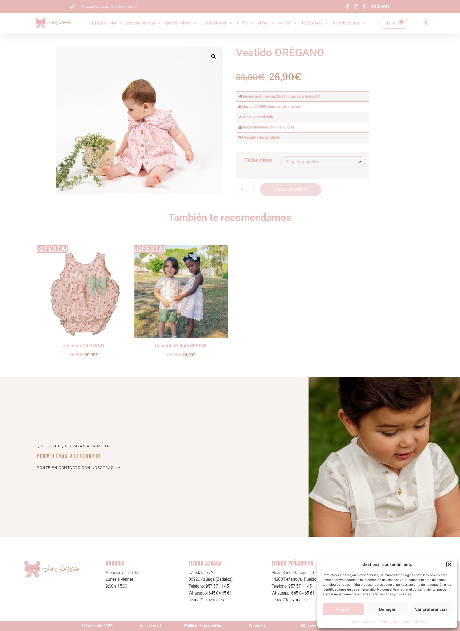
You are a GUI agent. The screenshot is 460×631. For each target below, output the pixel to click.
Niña (242, 23)
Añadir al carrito (290, 189)
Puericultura (346, 23)
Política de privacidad (393, 622)
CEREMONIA (102, 23)
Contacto (257, 625)
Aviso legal (420, 622)
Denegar (387, 609)
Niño (263, 23)
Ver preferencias (431, 609)
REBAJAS (312, 23)
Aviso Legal (150, 625)
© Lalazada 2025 (96, 625)
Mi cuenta (310, 625)
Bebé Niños (213, 23)
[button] (449, 564)
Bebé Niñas (178, 23)
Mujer (285, 23)
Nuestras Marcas (137, 23)
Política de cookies (361, 622)
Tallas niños (258, 160)
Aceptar (343, 609)
